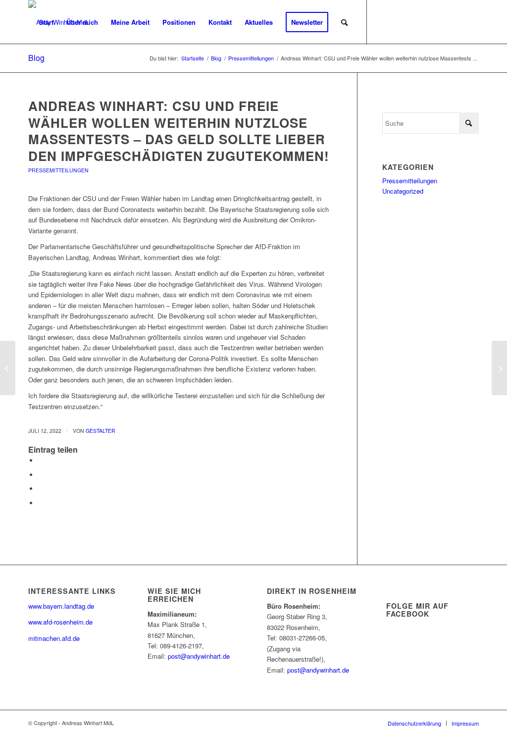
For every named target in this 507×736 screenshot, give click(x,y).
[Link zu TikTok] (456, 21)
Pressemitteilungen (58, 170)
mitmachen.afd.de (54, 638)
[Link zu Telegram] (471, 21)
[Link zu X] (382, 21)
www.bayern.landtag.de (61, 606)
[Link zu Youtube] (412, 21)
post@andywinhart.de (199, 656)
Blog (36, 57)
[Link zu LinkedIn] (426, 21)
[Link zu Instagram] (441, 21)
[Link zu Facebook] (397, 21)
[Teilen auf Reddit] (40, 503)
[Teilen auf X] (40, 474)
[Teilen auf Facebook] (40, 460)
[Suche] (344, 22)
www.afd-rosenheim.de (60, 622)
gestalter (100, 430)
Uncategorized (402, 191)
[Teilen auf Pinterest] (40, 488)
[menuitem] (46, 22)
